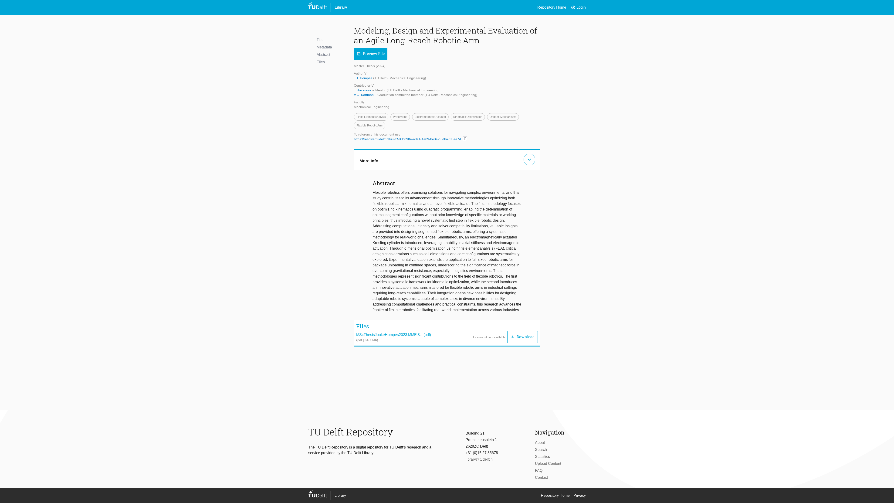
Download (522, 337)
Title (320, 40)
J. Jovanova (363, 90)
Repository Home (551, 7)
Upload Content (548, 464)
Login (578, 7)
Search (541, 450)
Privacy (579, 495)
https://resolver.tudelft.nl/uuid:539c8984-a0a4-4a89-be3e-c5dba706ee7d (407, 139)
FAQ (538, 470)
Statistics (542, 457)
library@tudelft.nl (480, 459)
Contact (541, 477)
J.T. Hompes (363, 78)
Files (321, 62)
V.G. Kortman (364, 95)
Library (341, 7)
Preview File (371, 53)
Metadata (324, 47)
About (540, 443)
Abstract (323, 55)
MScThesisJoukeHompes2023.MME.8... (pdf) (393, 335)
